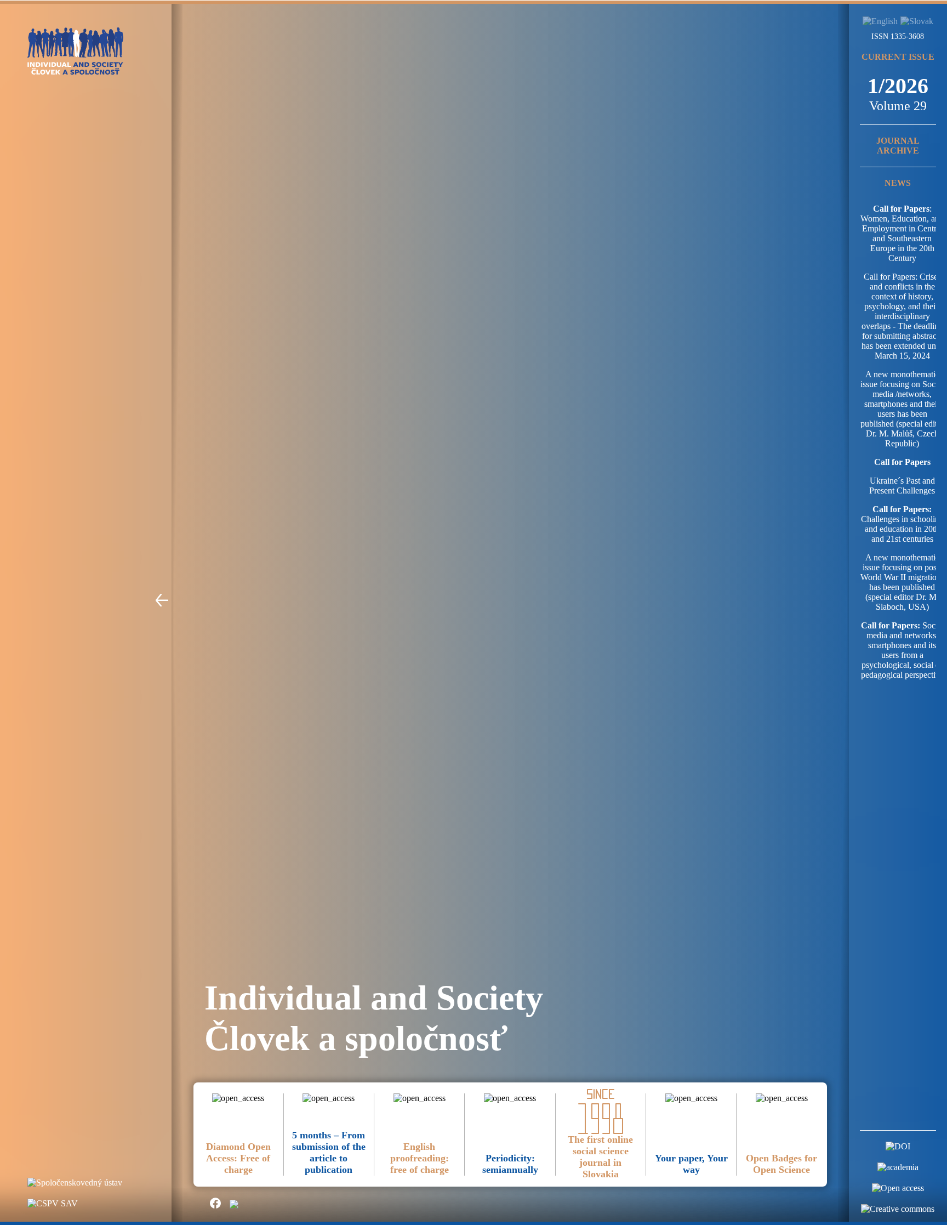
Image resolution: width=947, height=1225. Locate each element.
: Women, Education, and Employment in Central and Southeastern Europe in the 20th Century (902, 233)
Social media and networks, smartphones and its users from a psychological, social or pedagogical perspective (902, 650)
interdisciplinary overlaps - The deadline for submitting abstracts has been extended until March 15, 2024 (902, 335)
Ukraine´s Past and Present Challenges (902, 485)
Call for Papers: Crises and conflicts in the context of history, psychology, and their (902, 291)
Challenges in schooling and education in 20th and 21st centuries (902, 523)
